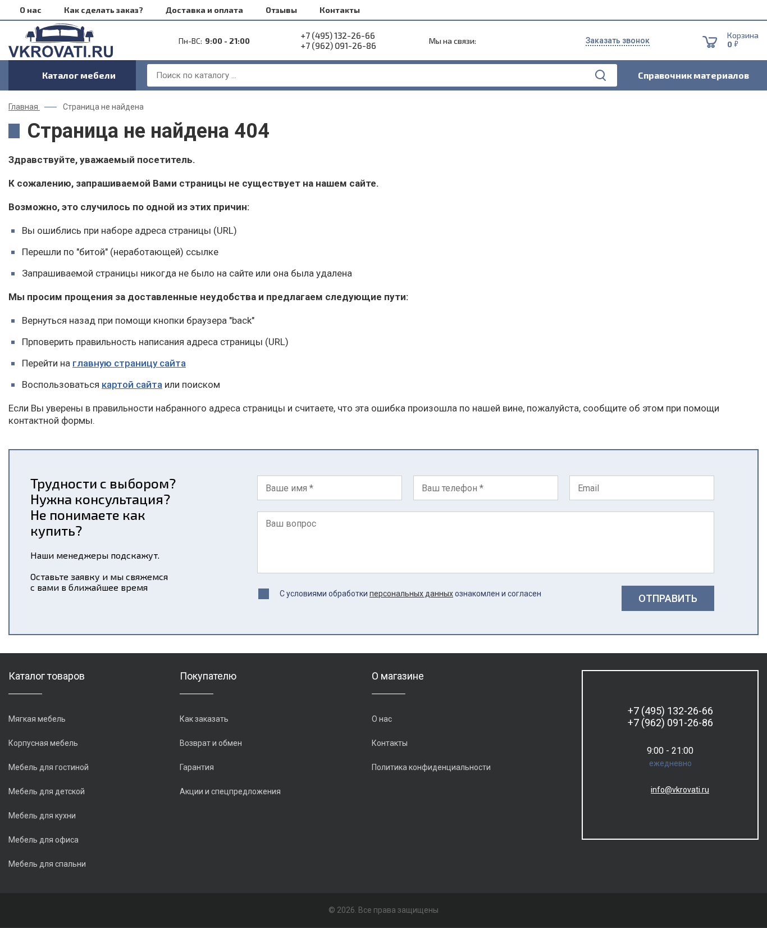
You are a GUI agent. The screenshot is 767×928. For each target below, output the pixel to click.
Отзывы (281, 10)
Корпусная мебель (43, 743)
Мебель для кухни (42, 815)
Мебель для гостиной (48, 767)
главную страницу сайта (129, 363)
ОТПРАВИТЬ (667, 598)
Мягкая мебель (37, 718)
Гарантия (197, 767)
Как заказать (204, 718)
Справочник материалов (693, 75)
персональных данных (411, 593)
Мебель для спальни (47, 863)
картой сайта (132, 384)
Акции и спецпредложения (230, 791)
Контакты (339, 10)
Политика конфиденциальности (431, 767)
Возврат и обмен (211, 743)
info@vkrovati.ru (680, 789)
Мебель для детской (46, 791)
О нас (31, 10)
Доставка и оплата (204, 10)
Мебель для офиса (43, 839)
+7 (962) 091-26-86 (338, 45)
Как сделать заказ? (103, 10)
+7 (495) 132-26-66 (337, 35)
